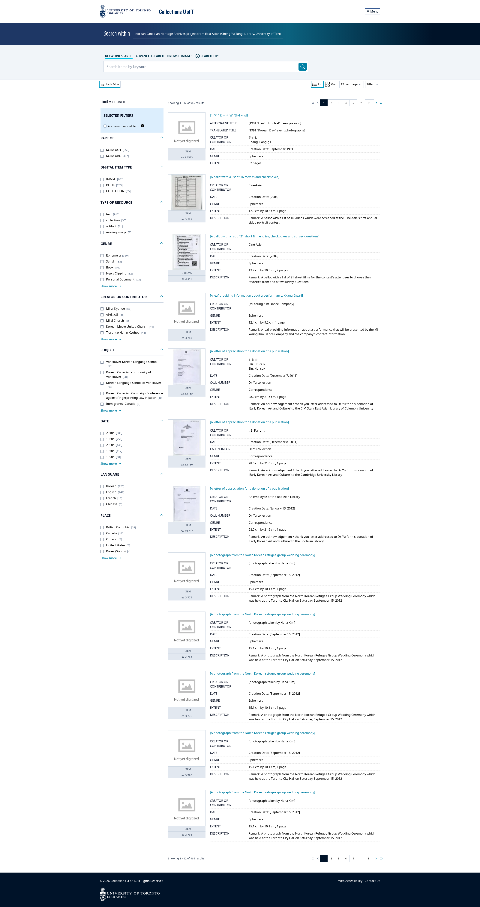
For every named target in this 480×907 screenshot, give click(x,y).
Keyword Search (119, 56)
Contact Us (372, 881)
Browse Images (179, 56)
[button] (132, 138)
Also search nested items (124, 126)
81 (369, 103)
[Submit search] (302, 67)
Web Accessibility (350, 881)
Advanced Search (150, 56)
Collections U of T (122, 881)
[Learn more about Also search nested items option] (142, 125)
